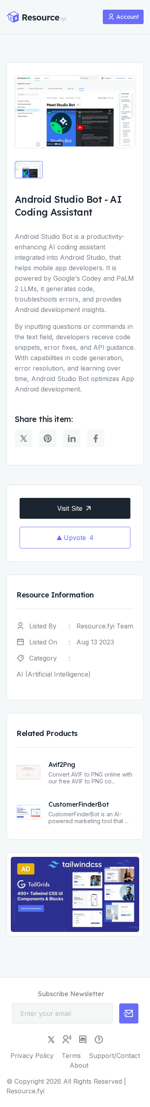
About (79, 1065)
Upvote (79, 538)
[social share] (23, 438)
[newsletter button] (128, 1013)
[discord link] (83, 1039)
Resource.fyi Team (104, 626)
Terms (71, 1056)
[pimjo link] (99, 1039)
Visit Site (69, 508)
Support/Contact (114, 1056)
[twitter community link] (67, 1039)
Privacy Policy (32, 1056)
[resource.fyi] (36, 17)
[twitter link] (51, 1039)
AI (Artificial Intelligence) (53, 674)
